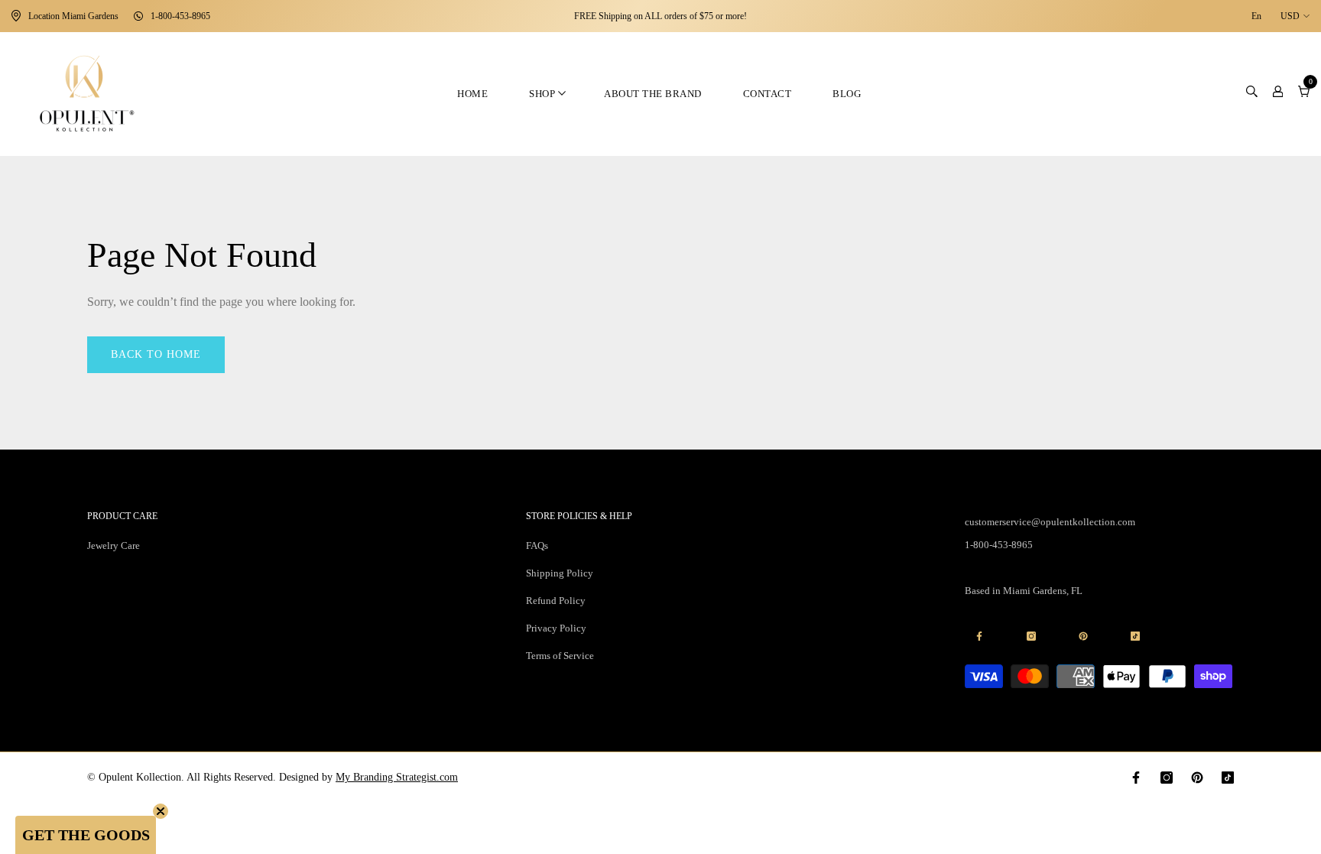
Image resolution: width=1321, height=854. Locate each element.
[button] (85, 835)
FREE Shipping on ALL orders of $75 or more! (660, 16)
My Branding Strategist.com (397, 777)
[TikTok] (1228, 777)
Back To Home (156, 354)
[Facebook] (1136, 777)
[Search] (1252, 94)
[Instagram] (1166, 777)
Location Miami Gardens (73, 16)
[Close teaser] (160, 811)
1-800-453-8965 (180, 16)
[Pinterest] (1197, 777)
